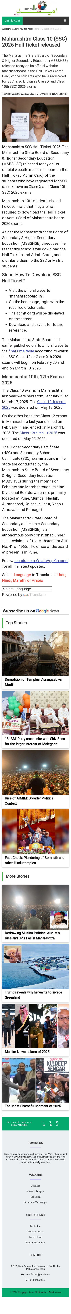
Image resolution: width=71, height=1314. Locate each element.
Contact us (35, 1226)
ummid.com (12, 20)
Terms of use (35, 1237)
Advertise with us (35, 1231)
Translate (37, 594)
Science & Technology (35, 1202)
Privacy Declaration (35, 1242)
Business (35, 1186)
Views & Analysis (35, 1191)
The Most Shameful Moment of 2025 (33, 1106)
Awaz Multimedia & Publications (45, 1292)
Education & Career (51, 29)
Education (35, 1197)
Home (36, 29)
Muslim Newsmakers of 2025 (27, 1052)
